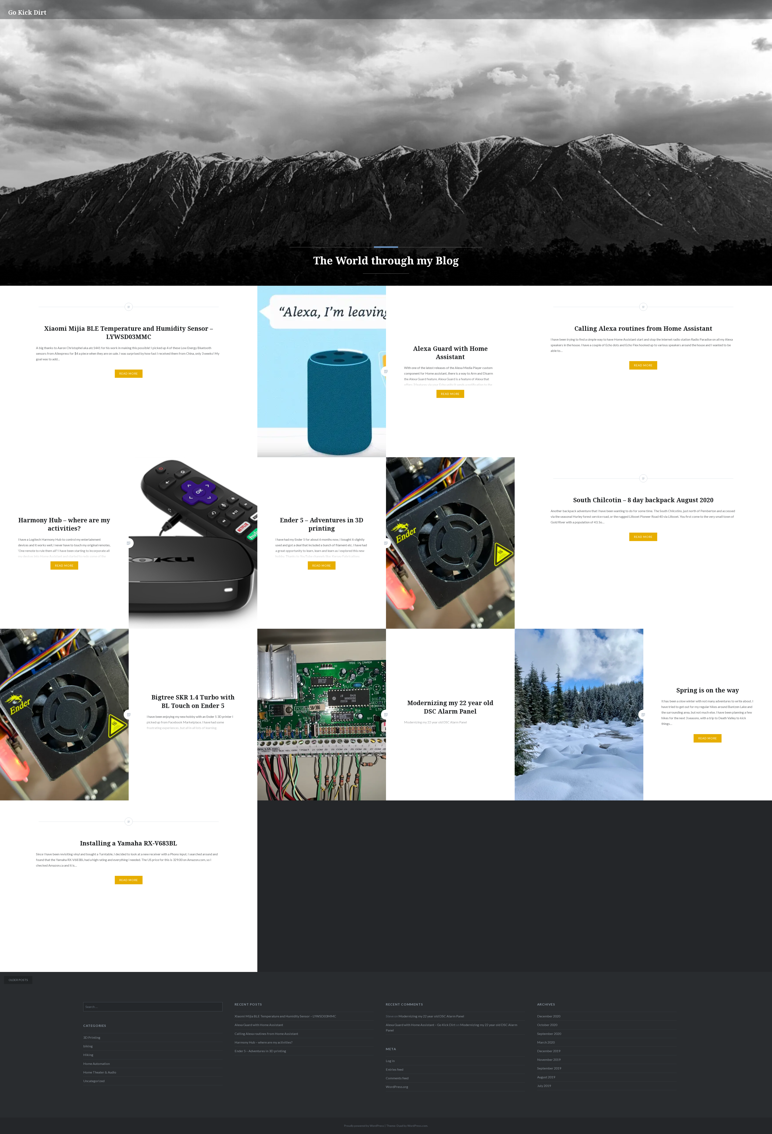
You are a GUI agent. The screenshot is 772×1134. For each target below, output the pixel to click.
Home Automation (96, 1063)
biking (88, 1046)
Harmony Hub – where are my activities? (264, 1042)
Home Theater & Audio (99, 1072)
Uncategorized (94, 1081)
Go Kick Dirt (27, 12)
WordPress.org (397, 1087)
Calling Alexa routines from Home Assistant (266, 1033)
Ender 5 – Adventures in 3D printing (260, 1051)
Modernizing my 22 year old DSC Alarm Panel (431, 1016)
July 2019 (544, 1086)
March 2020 (546, 1042)
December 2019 (548, 1051)
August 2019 (546, 1077)
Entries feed (394, 1069)
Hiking (88, 1055)
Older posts (18, 980)
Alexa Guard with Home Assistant (259, 1025)
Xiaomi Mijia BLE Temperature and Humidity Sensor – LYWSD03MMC (285, 1016)
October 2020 (547, 1025)
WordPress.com (417, 1125)
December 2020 (548, 1016)
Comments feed (397, 1078)
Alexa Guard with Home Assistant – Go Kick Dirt (420, 1025)
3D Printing (91, 1037)
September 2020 (549, 1033)
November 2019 (549, 1059)
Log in (390, 1061)
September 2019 (549, 1068)
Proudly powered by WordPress (364, 1125)
